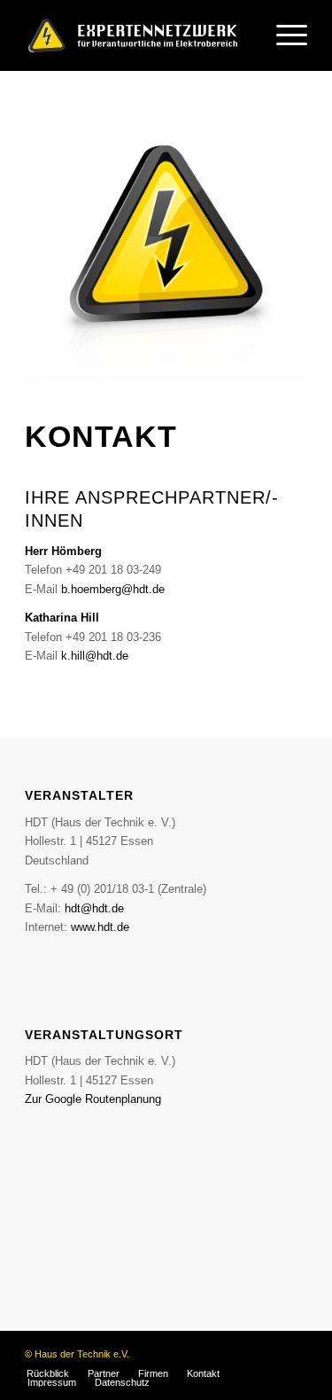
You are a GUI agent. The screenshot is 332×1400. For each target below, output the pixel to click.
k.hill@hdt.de (94, 655)
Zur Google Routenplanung (93, 1099)
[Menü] (283, 35)
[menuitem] (283, 35)
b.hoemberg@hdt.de (113, 589)
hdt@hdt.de (94, 908)
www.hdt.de (100, 927)
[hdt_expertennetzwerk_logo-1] (138, 35)
